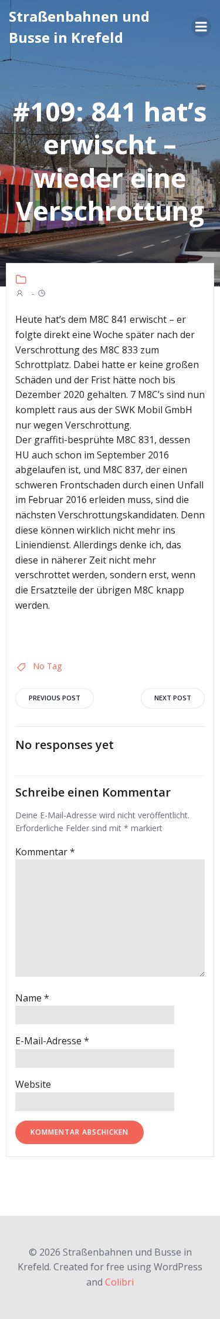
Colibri (119, 1282)
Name (32, 997)
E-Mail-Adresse (52, 1040)
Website (33, 1084)
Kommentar (45, 851)
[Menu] (201, 27)
